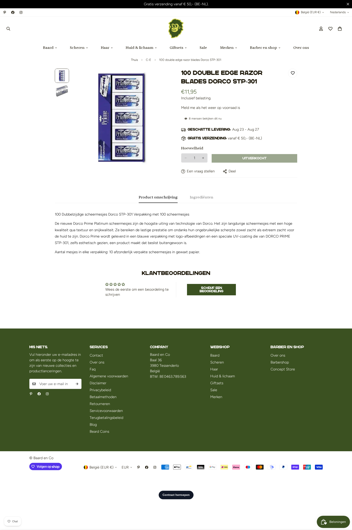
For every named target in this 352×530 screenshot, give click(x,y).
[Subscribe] (77, 384)
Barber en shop (263, 47)
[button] (339, 28)
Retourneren (100, 404)
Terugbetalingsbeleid (106, 417)
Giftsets (176, 47)
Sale (203, 47)
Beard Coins (99, 431)
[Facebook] (12, 12)
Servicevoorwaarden (106, 410)
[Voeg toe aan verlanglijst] (292, 73)
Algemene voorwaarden (109, 376)
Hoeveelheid (192, 148)
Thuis (134, 60)
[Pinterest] (4, 12)
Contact (96, 355)
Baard (48, 47)
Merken (227, 47)
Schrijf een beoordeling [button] (211, 289)
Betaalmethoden (103, 397)
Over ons (301, 47)
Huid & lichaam (139, 47)
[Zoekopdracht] (8, 28)
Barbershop (280, 362)
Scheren (77, 47)
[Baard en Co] (176, 28)
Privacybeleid (100, 390)
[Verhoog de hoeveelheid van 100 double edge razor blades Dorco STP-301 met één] (203, 157)
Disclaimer (98, 383)
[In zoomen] (162, 77)
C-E (148, 60)
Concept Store (283, 369)
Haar (105, 47)
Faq (93, 369)
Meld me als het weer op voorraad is (210, 107)
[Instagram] (21, 12)
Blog (93, 424)
